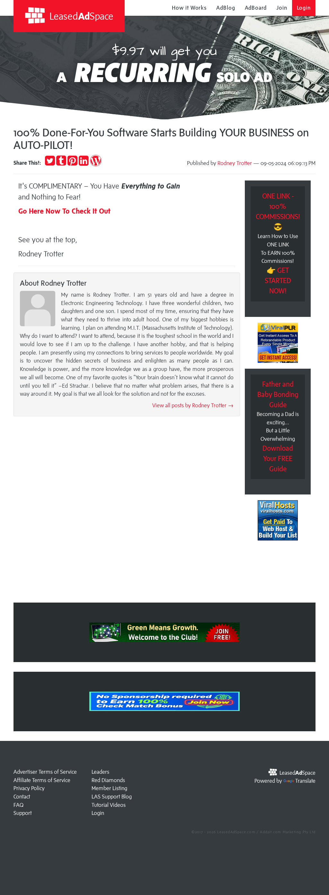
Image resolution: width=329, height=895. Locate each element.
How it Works (189, 8)
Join (281, 8)
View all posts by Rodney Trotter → (193, 405)
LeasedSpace (80, 16)
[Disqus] (126, 511)
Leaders (100, 772)
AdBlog (225, 8)
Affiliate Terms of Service (41, 780)
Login (304, 8)
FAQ (18, 805)
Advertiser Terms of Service (45, 772)
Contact (21, 796)
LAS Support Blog (112, 796)
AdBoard (256, 8)
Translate (305, 781)
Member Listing (109, 788)
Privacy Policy (29, 788)
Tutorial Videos (109, 805)
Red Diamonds (108, 780)
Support (22, 813)
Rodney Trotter (235, 163)
